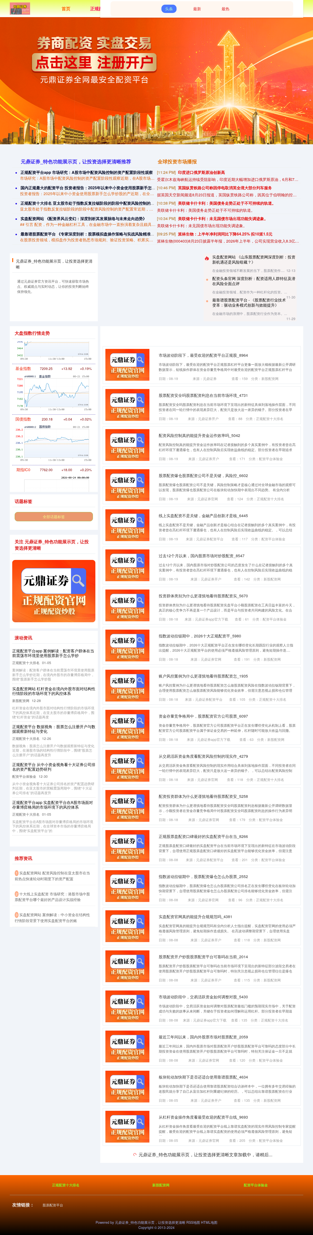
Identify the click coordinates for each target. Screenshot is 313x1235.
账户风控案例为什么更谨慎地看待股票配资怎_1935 (203, 676)
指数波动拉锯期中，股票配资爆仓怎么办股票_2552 (203, 876)
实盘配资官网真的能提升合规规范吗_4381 (195, 916)
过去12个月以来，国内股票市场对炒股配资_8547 (202, 555)
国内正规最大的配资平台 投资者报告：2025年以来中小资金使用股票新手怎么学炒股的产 (98, 187)
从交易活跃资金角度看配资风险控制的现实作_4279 (203, 756)
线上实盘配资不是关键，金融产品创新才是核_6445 (203, 515)
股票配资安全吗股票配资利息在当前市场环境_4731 (203, 395)
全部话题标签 (54, 516)
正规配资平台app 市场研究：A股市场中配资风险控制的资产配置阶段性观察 (87, 172)
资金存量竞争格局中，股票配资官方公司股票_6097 (203, 716)
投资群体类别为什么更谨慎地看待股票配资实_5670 (203, 596)
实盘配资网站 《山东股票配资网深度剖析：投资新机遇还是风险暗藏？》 (253, 259)
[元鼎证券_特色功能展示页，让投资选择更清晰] (20, 8)
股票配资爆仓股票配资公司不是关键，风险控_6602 (203, 475)
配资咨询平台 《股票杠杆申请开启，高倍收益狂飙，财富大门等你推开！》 (53, 691)
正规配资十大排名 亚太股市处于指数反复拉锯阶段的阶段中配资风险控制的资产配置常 (95, 203)
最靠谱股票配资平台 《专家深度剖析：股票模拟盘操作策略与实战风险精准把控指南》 (95, 234)
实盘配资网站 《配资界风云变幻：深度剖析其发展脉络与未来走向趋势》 (84, 218)
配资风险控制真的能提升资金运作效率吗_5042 (199, 435)
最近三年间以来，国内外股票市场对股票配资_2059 (203, 1037)
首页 (66, 8)
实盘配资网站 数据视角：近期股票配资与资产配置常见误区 (53, 729)
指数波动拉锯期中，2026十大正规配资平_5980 (200, 636)
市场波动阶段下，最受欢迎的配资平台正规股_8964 (203, 355)
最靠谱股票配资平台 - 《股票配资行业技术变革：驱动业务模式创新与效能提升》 (249, 302)
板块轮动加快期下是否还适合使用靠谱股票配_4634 (203, 1077)
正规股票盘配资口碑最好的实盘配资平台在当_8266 (203, 836)
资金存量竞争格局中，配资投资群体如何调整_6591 (203, 1157)
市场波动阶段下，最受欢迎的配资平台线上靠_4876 (203, 1197)
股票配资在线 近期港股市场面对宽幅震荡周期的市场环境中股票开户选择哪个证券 (53, 653)
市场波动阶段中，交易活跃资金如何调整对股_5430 (203, 997)
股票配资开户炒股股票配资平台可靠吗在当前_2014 (203, 956)
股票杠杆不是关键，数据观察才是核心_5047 (51, 764)
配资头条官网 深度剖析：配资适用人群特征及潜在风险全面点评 (253, 281)
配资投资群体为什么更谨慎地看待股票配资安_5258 (203, 796)
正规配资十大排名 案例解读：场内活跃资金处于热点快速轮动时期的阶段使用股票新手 (54, 800)
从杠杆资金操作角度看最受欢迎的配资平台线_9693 (203, 1117)
